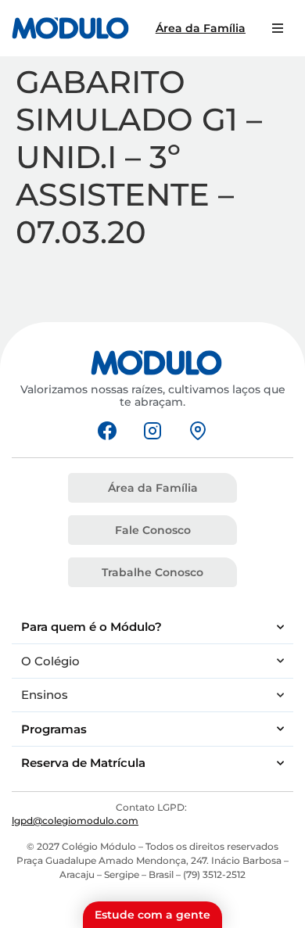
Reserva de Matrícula (83, 762)
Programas (54, 729)
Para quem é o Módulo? (91, 626)
